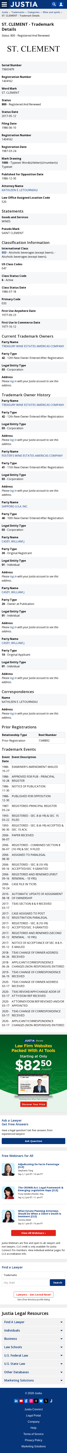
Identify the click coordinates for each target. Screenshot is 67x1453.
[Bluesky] (41, 1401)
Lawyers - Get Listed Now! (33, 1294)
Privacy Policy (33, 1440)
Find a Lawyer (12, 1267)
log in (13, 381)
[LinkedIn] (16, 1401)
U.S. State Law (14, 1364)
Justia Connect (33, 1409)
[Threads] (36, 1401)
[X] (46, 1401)
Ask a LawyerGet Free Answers (15, 1122)
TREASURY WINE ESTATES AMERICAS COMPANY (33, 346)
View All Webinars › (33, 1233)
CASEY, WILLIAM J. (13, 541)
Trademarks (17, 12)
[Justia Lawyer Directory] (51, 1401)
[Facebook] (26, 1401)
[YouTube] (21, 1401)
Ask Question (33, 1141)
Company (34, 1421)
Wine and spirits (51, 12)
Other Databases (16, 1372)
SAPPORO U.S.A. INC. (15, 506)
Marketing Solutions (19, 1380)
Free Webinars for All (17, 1156)
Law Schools (13, 1347)
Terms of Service (33, 1434)
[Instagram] (31, 1401)
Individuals (12, 1330)
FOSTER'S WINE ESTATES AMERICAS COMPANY (32, 456)
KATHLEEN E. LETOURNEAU (20, 190)
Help (33, 1427)
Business (10, 1339)
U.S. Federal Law (16, 1355)
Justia (5, 12)
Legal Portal (33, 1415)
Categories (34, 12)
